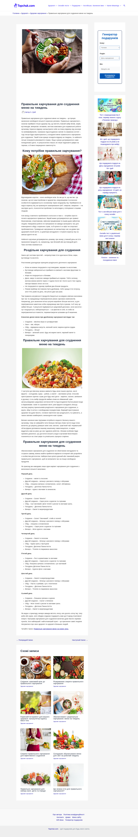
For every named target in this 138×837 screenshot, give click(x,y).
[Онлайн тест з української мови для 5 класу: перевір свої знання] (110, 223)
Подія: (102, 54)
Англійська (87, 6)
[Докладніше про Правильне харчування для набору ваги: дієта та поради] (35, 775)
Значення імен (98, 6)
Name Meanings (113, 6)
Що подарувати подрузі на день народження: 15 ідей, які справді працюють (110, 190)
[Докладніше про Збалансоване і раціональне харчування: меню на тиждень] (68, 703)
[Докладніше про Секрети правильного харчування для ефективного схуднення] (35, 740)
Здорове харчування (38, 13)
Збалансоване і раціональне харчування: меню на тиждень (66, 718)
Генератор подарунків (74, 820)
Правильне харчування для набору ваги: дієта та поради (33, 790)
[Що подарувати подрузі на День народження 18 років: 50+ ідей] (110, 153)
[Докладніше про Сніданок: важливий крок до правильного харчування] (35, 667)
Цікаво (68, 817)
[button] (56, 5)
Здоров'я (24, 13)
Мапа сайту (76, 817)
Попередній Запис (24, 640)
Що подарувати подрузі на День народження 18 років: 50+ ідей (109, 165)
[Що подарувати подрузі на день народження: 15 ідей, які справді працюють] (110, 178)
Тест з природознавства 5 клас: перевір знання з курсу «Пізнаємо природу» (110, 117)
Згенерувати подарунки (110, 76)
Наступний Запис (80, 640)
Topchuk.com (53, 829)
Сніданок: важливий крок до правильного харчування (32, 682)
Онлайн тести (63, 6)
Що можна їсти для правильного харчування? (67, 790)
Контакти (60, 817)
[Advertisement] (52, 88)
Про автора (57, 815)
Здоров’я (51, 6)
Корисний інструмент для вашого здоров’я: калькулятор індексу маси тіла (34, 719)
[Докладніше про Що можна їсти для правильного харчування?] (68, 775)
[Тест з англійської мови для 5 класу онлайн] (110, 202)
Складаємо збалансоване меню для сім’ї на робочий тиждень (67, 755)
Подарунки (76, 6)
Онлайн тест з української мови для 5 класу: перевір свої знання (110, 235)
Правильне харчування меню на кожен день (51, 629)
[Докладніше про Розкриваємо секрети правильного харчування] (68, 667)
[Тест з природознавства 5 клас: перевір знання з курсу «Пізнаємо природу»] (110, 105)
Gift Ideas (60, 820)
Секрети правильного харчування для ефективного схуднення (35, 755)
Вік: (101, 64)
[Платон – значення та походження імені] (110, 248)
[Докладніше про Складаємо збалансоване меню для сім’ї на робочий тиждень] (68, 740)
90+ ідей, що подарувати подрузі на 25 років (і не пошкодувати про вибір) (110, 141)
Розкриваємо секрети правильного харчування (68, 682)
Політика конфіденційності (73, 815)
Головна (16, 13)
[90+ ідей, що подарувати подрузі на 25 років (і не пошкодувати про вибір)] (110, 129)
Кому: (102, 43)
